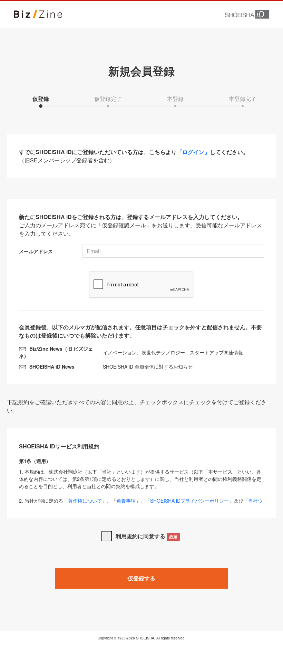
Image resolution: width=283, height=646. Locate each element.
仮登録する (141, 578)
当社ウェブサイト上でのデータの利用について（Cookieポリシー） (141, 504)
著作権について (85, 500)
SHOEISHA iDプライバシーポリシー (189, 500)
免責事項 (126, 500)
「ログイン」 (193, 152)
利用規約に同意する (146, 536)
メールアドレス (36, 251)
